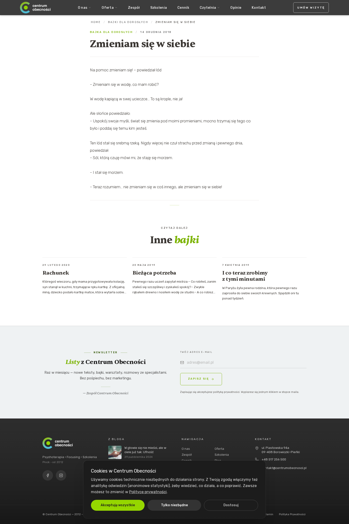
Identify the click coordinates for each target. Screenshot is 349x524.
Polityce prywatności (148, 492)
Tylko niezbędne (174, 505)
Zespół (134, 8)
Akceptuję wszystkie (118, 505)
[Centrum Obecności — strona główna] (35, 7)
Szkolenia (158, 8)
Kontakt (259, 8)
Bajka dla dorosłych (111, 32)
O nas (82, 8)
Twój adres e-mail (196, 352)
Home (96, 22)
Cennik (183, 8)
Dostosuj (231, 505)
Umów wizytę (311, 7)
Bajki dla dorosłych (128, 22)
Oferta (108, 8)
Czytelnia (208, 8)
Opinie (235, 8)
